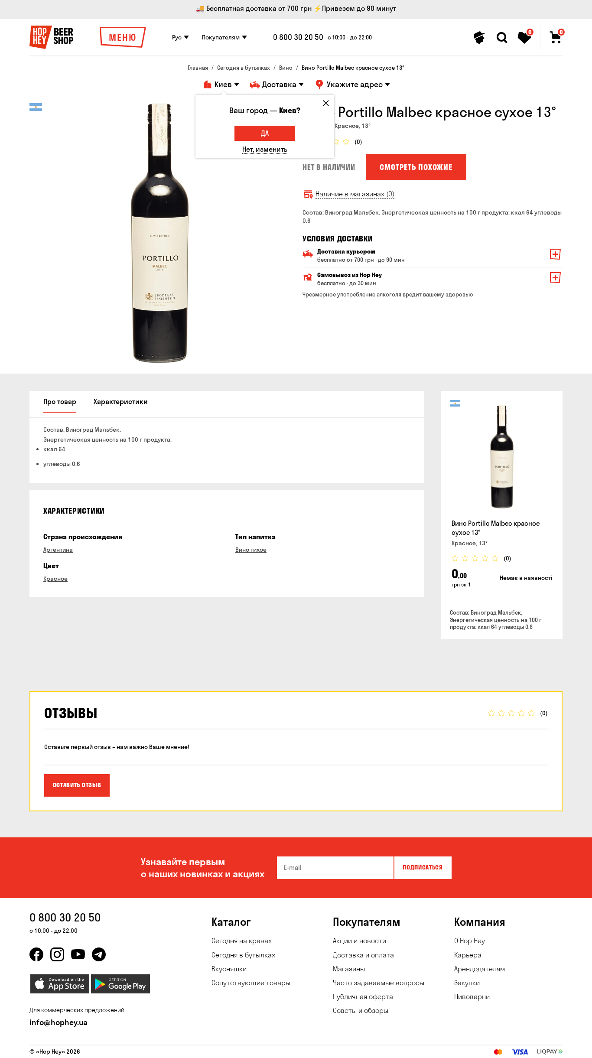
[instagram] (57, 954)
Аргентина (58, 549)
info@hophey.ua (58, 1022)
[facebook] (36, 954)
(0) (358, 142)
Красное (55, 579)
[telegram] (99, 954)
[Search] (502, 38)
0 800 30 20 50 (298, 37)
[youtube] (78, 954)
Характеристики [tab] (121, 401)
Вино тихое (251, 549)
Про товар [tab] (59, 401)
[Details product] (501, 456)
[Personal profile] (479, 38)
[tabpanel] (159, 233)
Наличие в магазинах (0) (355, 194)
